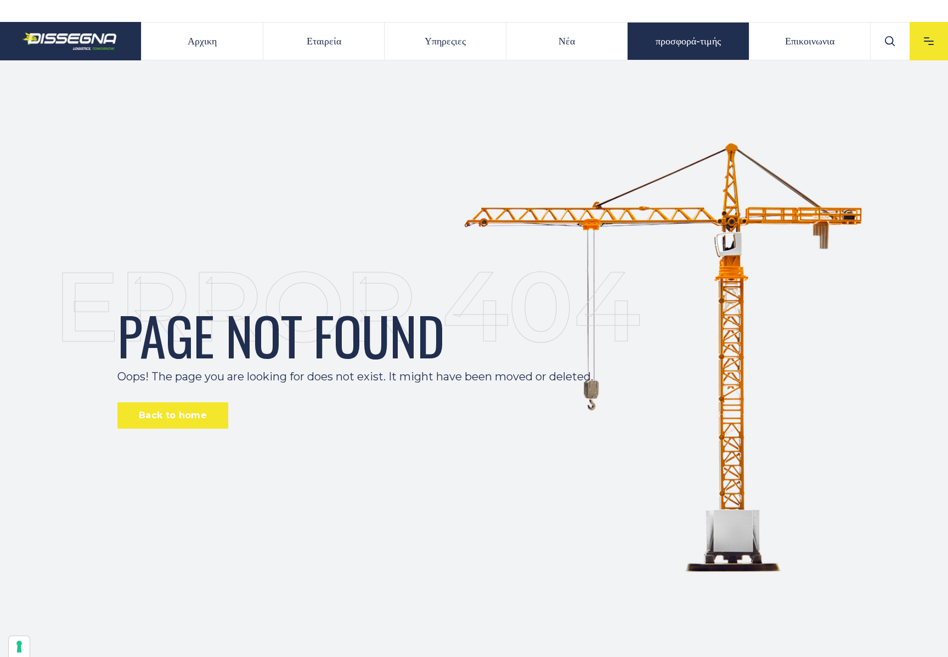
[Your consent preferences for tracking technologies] (19, 646)
